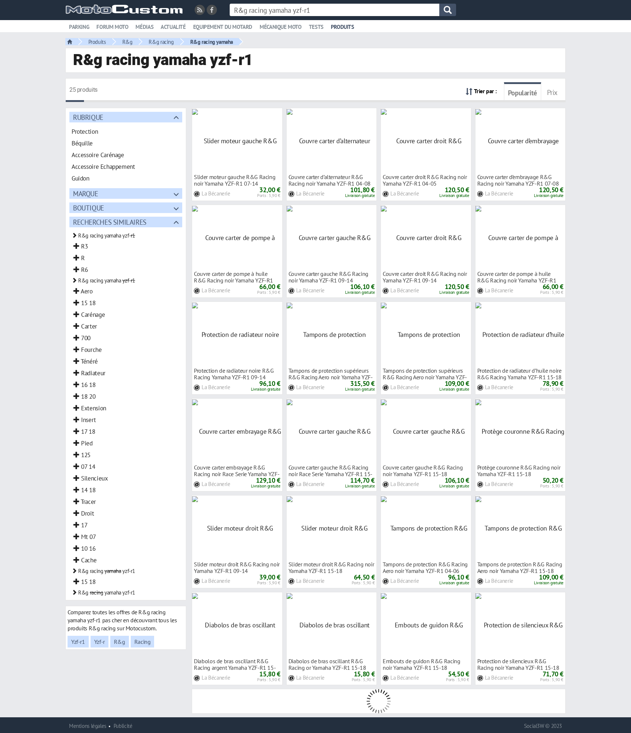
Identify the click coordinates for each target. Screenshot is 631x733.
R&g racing (161, 41)
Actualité (173, 27)
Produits (342, 27)
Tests (316, 27)
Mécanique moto (281, 27)
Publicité (123, 726)
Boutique (88, 207)
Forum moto (112, 27)
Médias (144, 27)
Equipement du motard (222, 27)
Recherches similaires (109, 222)
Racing (142, 642)
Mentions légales (87, 726)
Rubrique (88, 117)
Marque (85, 193)
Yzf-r (99, 642)
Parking (79, 27)
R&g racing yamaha (211, 41)
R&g (127, 41)
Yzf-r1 (78, 642)
